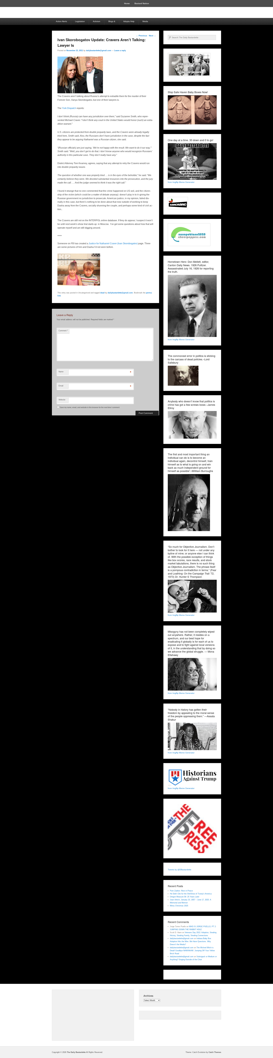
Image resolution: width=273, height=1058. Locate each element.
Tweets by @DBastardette (179, 869)
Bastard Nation (142, 3)
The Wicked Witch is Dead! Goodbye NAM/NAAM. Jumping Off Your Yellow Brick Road (192, 950)
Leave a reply (120, 50)
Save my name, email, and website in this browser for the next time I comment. (90, 407)
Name (61, 372)
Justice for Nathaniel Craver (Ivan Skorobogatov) (113, 243)
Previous (141, 35)
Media (145, 21)
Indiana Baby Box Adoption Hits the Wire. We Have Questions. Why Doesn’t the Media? (190, 941)
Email (61, 386)
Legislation (80, 21)
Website (62, 400)
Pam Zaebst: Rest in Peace (181, 891)
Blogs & (111, 21)
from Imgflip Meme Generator (181, 182)
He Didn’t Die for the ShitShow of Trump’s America (191, 894)
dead (102, 293)
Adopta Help (128, 21)
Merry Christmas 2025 (179, 906)
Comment (63, 331)
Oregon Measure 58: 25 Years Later (184, 897)
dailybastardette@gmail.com (98, 50)
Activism (96, 21)
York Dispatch (69, 108)
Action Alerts (61, 21)
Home (127, 3)
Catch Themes (215, 1052)
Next (152, 35)
